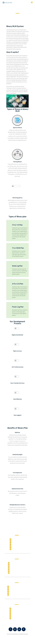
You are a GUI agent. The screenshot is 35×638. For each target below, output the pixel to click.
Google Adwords (16, 615)
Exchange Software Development (18, 595)
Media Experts (15, 611)
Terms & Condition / (10, 624)
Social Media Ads (16, 618)
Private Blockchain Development (18, 568)
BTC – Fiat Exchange (17, 540)
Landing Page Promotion (18, 610)
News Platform (15, 613)
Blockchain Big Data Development (18, 573)
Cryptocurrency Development (17, 586)
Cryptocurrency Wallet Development (19, 593)
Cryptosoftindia (14, 634)
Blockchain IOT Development (17, 569)
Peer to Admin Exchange (18, 546)
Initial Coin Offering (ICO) (16, 588)
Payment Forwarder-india (18, 549)
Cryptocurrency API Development (18, 591)
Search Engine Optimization (18, 608)
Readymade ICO (16, 539)
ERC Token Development (16, 589)
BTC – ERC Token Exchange (18, 542)
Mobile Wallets (15, 547)
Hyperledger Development (16, 566)
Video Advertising (16, 617)
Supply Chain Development (17, 571)
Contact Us (27, 624)
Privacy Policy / (20, 624)
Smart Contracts (14, 564)
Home (7, 15)
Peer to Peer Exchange (17, 544)
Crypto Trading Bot (14, 562)
